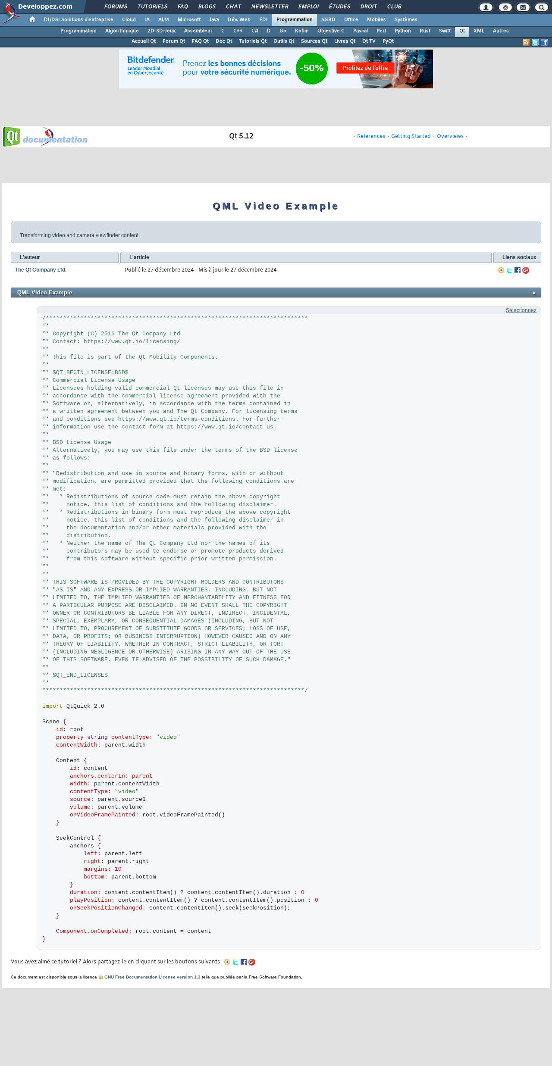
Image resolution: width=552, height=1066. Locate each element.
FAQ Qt (200, 41)
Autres (501, 31)
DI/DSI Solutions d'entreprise (78, 20)
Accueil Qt (144, 41)
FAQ (182, 6)
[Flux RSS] (526, 42)
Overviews (450, 136)
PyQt (388, 41)
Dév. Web (239, 20)
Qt (462, 31)
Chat (233, 6)
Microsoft (189, 20)
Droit (368, 6)
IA (147, 20)
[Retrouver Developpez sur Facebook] (544, 42)
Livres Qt (344, 41)
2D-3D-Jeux (161, 31)
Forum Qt (174, 41)
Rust (425, 31)
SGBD (328, 20)
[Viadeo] (501, 270)
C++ (238, 31)
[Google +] (525, 270)
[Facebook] (517, 270)
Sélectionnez (521, 310)
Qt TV (369, 41)
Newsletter (269, 6)
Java (214, 20)
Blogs (206, 6)
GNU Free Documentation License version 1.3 (152, 977)
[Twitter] (509, 270)
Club (393, 6)
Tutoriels (152, 6)
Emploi (308, 6)
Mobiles (376, 20)
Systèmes (406, 20)
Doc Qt (224, 41)
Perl (381, 31)
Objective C (331, 31)
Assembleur (198, 31)
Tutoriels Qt (253, 41)
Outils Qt (283, 41)
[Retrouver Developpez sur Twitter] (535, 42)
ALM (163, 20)
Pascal (360, 31)
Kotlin (302, 31)
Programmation (294, 20)
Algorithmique (122, 31)
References (371, 136)
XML (479, 31)
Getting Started (411, 136)
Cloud (129, 20)
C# (254, 31)
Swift (445, 31)
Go (282, 31)
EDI (263, 20)
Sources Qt (314, 41)
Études (339, 6)
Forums (115, 6)
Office (351, 20)
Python (403, 31)
